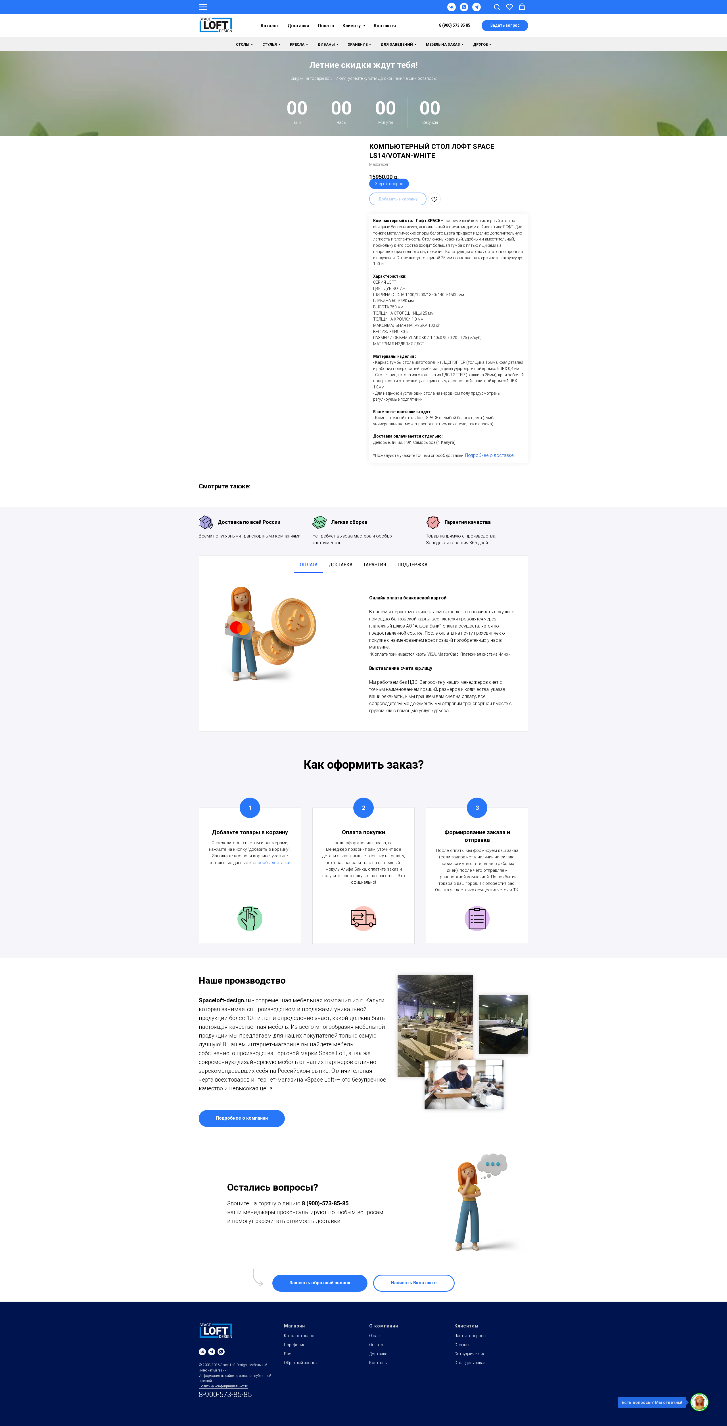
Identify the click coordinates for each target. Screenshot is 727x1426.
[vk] (202, 1351)
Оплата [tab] (308, 564)
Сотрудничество (470, 1354)
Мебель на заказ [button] (443, 44)
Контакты (385, 25)
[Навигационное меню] (203, 7)
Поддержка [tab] (412, 564)
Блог (288, 1354)
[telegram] (211, 1351)
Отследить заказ (469, 1362)
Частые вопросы (470, 1335)
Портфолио (295, 1345)
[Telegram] (476, 9)
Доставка (298, 25)
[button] (497, 6)
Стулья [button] (269, 44)
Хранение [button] (357, 44)
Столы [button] (242, 44)
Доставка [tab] (340, 564)
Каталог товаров (300, 1335)
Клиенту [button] (352, 25)
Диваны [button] (326, 44)
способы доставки (271, 862)
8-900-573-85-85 (225, 1394)
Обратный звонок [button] (300, 1362)
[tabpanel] (363, 652)
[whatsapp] (221, 1351)
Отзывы (461, 1345)
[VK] (451, 9)
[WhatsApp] (464, 9)
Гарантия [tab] (375, 564)
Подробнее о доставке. (490, 455)
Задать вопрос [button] (389, 183)
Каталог (270, 25)
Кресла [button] (297, 44)
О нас (374, 1335)
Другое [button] (480, 44)
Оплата (326, 25)
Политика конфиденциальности (223, 1386)
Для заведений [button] (397, 44)
